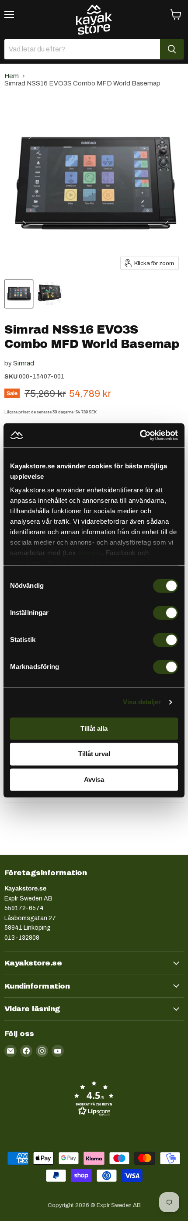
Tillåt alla (94, 728)
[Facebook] (26, 1051)
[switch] (165, 613)
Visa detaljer (142, 702)
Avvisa (94, 779)
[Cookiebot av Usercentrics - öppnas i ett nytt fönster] (139, 435)
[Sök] (172, 49)
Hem (11, 75)
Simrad (23, 363)
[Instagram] (42, 1051)
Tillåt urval (94, 754)
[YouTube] (58, 1051)
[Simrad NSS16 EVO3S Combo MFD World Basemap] (19, 294)
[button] (94, 1098)
